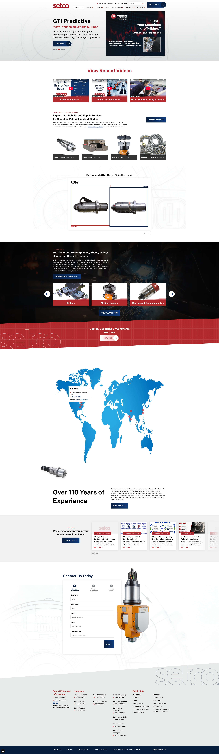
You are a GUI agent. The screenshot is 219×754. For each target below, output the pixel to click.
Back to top (158, 750)
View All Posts (71, 540)
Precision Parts (138, 712)
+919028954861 (119, 697)
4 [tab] (62, 49)
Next (148, 233)
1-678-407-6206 (80, 710)
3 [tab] (59, 49)
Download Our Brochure (67, 276)
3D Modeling (157, 706)
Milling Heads (138, 703)
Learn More (97, 547)
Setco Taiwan (118, 724)
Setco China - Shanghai (118, 732)
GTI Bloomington (100, 701)
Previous (144, 233)
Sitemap (70, 749)
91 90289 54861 (119, 3)
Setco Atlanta (79, 708)
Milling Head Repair (160, 703)
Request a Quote (62, 44)
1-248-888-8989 (80, 704)
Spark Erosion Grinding (141, 706)
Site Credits (57, 749)
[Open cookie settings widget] (3, 751)
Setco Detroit (79, 701)
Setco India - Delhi (120, 717)
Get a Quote (154, 5)
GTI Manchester (99, 695)
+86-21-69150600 (120, 735)
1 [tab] (54, 49)
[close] (89, 388)
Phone (72, 622)
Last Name (74, 604)
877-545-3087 (104, 3)
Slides (135, 700)
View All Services (156, 120)
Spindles (136, 697)
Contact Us (107, 338)
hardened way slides (95, 127)
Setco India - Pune (120, 701)
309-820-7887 (100, 704)
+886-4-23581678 (120, 726)
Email (73, 613)
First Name (74, 595)
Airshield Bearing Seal (141, 709)
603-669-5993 (76, 397)
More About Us (119, 506)
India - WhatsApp (119, 695)
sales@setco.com (61, 700)
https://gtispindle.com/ (82, 399)
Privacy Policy (83, 749)
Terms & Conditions (100, 749)
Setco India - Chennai (118, 709)
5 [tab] (64, 49)
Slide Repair (157, 700)
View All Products (109, 313)
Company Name (76, 631)
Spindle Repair (158, 697)
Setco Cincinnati (80, 695)
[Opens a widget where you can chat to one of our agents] (212, 751)
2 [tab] (56, 49)
